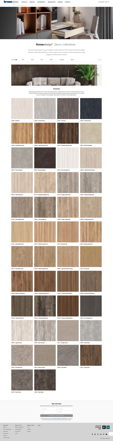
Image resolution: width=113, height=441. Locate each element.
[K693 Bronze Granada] (45, 157)
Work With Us (5, 433)
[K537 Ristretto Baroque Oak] (68, 133)
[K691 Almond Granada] (91, 133)
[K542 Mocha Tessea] (45, 355)
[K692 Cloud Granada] (22, 157)
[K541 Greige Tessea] (68, 330)
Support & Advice (30, 425)
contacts (67, 2)
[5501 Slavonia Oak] (68, 231)
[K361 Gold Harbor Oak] (22, 256)
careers (60, 2)
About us (5, 427)
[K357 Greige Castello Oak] (68, 182)
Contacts (29, 429)
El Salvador (101, 1)
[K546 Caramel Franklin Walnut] (68, 281)
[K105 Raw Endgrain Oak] (22, 207)
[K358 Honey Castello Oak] (68, 207)
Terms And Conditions (19, 427)
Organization (5, 425)
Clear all (99, 59)
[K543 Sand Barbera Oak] (22, 231)
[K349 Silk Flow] (22, 108)
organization (51, 2)
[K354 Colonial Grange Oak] (45, 305)
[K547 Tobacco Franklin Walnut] (68, 305)
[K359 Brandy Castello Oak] (22, 281)
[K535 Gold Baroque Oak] (22, 133)
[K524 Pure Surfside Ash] (68, 157)
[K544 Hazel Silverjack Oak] (45, 256)
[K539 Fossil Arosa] (22, 379)
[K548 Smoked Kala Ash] (22, 305)
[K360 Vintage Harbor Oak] (91, 207)
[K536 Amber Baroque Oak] (45, 133)
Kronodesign (22, 5)
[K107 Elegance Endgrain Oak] (45, 182)
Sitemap (28, 431)
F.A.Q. (28, 427)
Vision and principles (7, 429)
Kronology (5, 435)
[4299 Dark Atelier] (45, 379)
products (24, 2)
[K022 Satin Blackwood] (22, 182)
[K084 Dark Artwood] (45, 330)
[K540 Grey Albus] (68, 355)
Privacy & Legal (18, 425)
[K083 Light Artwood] (22, 330)
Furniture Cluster (6, 437)
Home (13, 5)
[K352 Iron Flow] (68, 108)
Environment (5, 431)
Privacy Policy (17, 431)
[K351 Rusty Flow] (91, 355)
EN (106, 1)
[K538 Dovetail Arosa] (22, 355)
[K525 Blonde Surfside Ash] (45, 231)
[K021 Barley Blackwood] (91, 231)
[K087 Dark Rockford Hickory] (91, 281)
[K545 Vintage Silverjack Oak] (45, 281)
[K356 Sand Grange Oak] (45, 207)
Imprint (16, 433)
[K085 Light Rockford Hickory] (91, 157)
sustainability (41, 2)
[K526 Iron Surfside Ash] (91, 305)
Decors (16, 5)
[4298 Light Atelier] (91, 330)
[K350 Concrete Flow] (45, 108)
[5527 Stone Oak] (91, 256)
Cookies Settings (18, 429)
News (39, 425)
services (32, 2)
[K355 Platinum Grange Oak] (91, 182)
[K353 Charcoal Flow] (91, 108)
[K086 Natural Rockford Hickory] (68, 256)
